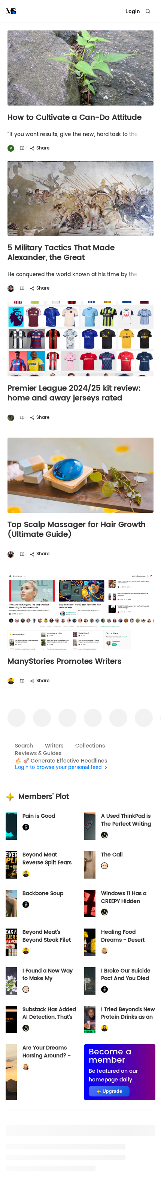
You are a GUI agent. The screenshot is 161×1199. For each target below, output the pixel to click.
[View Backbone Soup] (11, 903)
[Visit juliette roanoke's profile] (25, 827)
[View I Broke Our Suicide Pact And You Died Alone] (89, 981)
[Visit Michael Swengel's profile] (104, 835)
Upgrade (112, 1091)
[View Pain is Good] (11, 826)
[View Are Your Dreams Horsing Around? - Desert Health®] (11, 1072)
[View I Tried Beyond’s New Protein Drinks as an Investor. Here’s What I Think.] (89, 1019)
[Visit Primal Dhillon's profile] (10, 148)
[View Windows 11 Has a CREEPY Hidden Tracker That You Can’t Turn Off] (89, 903)
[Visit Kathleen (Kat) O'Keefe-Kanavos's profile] (104, 951)
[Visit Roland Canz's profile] (10, 554)
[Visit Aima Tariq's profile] (10, 289)
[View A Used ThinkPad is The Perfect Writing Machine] (89, 826)
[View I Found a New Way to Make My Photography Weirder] (11, 981)
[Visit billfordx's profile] (104, 866)
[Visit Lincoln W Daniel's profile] (10, 681)
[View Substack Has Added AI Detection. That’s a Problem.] (11, 1019)
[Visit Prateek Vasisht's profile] (10, 418)
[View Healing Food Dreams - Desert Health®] (89, 942)
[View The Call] (89, 865)
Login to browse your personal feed (58, 767)
